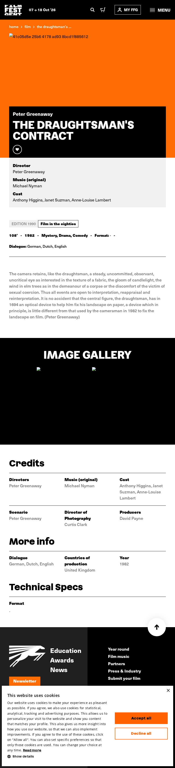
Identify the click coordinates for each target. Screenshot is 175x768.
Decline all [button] (141, 733)
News (58, 669)
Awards (62, 659)
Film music (118, 656)
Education (65, 650)
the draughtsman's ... (54, 26)
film (28, 26)
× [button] (168, 690)
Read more (32, 750)
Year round (118, 649)
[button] (57, 756)
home (13, 26)
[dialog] (87, 726)
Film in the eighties (58, 223)
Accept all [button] (141, 718)
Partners (116, 663)
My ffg (131, 9)
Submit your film (124, 678)
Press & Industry (124, 671)
